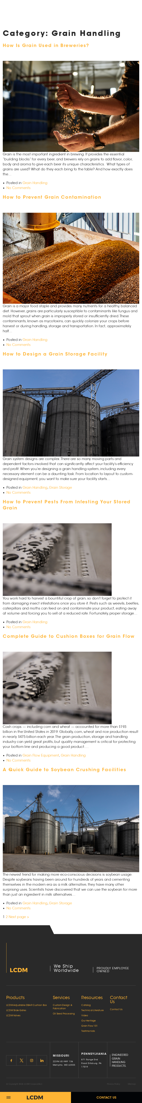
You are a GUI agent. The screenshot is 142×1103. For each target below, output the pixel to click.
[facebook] (11, 1060)
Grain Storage (60, 488)
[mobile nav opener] (8, 1097)
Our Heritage (88, 1020)
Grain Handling (35, 183)
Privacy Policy (113, 1084)
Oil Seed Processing (64, 1013)
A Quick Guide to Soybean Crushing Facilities (64, 769)
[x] (21, 1060)
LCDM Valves (13, 1015)
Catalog (86, 1005)
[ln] (42, 1060)
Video (84, 1015)
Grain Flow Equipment (41, 755)
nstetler (47, 73)
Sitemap (132, 1084)
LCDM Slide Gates (16, 1010)
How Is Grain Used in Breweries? (46, 45)
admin (35, 225)
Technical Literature (92, 1010)
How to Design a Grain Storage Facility (55, 354)
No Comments (18, 188)
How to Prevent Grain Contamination (52, 197)
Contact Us (106, 1097)
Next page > (19, 917)
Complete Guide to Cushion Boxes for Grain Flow (69, 636)
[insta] (31, 1060)
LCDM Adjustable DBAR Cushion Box (26, 1005)
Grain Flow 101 (89, 1025)
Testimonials (88, 1031)
